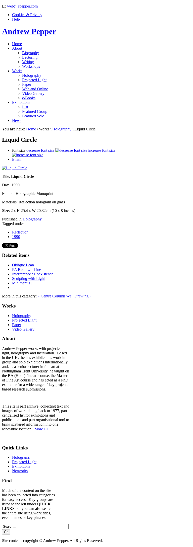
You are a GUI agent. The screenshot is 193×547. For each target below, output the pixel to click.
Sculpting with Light (28, 278)
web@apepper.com (22, 6)
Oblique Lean (23, 265)
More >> (41, 429)
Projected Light (24, 320)
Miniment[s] (21, 283)
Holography (61, 129)
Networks (20, 471)
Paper (16, 325)
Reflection (20, 232)
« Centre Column (52, 296)
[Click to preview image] (14, 168)
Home (31, 129)
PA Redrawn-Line (26, 269)
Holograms (21, 457)
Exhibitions (21, 466)
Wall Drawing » (78, 296)
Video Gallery (23, 329)
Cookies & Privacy (27, 15)
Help (16, 19)
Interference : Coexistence (32, 274)
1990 (16, 237)
